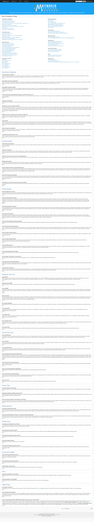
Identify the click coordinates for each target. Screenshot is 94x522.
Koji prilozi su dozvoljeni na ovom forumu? (55, 55)
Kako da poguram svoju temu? (7, 55)
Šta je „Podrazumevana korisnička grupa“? (55, 26)
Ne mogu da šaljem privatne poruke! (54, 31)
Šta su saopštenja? (5, 64)
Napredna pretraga (89, 1)
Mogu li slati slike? (5, 62)
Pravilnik (26, 1)
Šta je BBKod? (4, 59)
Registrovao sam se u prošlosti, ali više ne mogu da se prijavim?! (13, 26)
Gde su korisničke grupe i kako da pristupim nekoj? (56, 23)
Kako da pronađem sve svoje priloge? (54, 56)
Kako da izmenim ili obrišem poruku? (8, 44)
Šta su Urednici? (50, 21)
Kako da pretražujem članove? (53, 44)
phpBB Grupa (37, 488)
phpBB (43, 515)
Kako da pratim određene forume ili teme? (55, 50)
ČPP (20, 1)
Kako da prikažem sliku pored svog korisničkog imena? (11, 37)
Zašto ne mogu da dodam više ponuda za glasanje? (10, 47)
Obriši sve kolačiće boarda (50, 513)
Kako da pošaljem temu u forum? (7, 43)
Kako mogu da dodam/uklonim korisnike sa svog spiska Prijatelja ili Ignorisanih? (61, 37)
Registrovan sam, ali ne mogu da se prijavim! (9, 25)
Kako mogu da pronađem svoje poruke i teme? (55, 45)
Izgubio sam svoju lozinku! (6, 24)
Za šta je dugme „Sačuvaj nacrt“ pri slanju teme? (10, 53)
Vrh (3, 78)
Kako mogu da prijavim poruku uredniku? (9, 52)
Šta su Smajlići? (4, 61)
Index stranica (41, 513)
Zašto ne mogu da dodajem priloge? (8, 50)
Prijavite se (14, 1)
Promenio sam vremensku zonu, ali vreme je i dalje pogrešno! (12, 35)
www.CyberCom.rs (48, 516)
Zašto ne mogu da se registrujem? (8, 28)
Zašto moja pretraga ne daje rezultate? (54, 42)
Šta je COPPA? (4, 27)
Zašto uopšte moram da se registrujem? (8, 21)
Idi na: (63, 508)
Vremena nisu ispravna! (6, 34)
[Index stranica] (47, 11)
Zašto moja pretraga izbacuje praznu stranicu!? (56, 43)
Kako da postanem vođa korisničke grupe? (55, 24)
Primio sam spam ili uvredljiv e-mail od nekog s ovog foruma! (58, 33)
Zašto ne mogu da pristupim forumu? (8, 49)
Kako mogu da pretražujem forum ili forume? (55, 41)
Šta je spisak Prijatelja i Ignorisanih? (54, 36)
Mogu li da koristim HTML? (6, 60)
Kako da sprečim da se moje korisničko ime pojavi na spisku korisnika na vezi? (15, 23)
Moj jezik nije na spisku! (6, 36)
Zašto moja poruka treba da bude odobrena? (9, 54)
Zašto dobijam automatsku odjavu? (8, 22)
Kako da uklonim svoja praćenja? (53, 51)
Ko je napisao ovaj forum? (52, 59)
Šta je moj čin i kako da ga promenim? (8, 38)
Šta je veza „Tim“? (51, 27)
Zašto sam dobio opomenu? (6, 51)
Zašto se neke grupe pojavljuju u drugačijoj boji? (56, 25)
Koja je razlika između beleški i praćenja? (55, 49)
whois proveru (89, 500)
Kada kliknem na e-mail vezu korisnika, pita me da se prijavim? (12, 39)
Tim (45, 513)
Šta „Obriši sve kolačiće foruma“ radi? (8, 29)
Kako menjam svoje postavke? (7, 33)
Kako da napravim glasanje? (7, 46)
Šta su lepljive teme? (5, 65)
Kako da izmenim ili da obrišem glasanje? (9, 48)
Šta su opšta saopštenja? (6, 63)
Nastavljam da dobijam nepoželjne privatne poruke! (56, 32)
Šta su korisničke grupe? (52, 22)
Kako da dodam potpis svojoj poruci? (8, 45)
